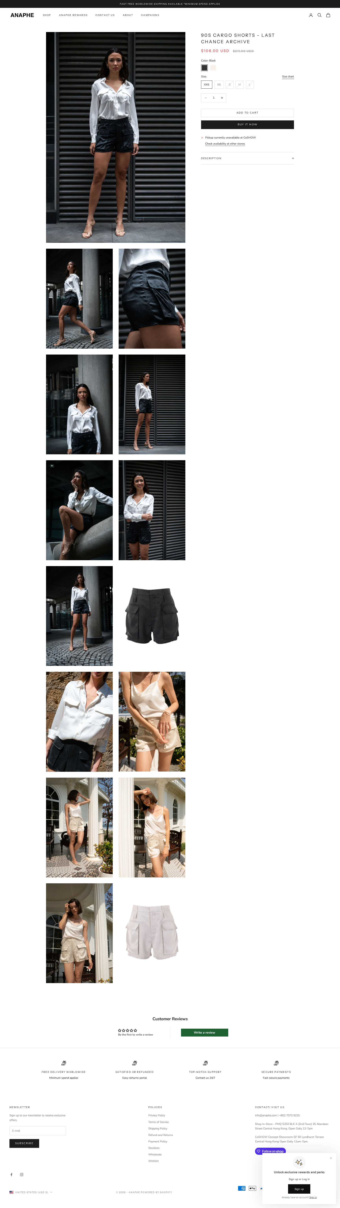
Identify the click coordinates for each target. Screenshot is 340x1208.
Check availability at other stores (225, 144)
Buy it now (247, 124)
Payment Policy (157, 1141)
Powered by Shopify (156, 1192)
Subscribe (24, 1143)
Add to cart (248, 113)
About (128, 15)
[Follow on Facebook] (11, 1175)
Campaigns (150, 15)
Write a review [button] (204, 1032)
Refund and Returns (160, 1135)
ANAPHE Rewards (73, 15)
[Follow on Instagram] (22, 1175)
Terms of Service (158, 1122)
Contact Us (105, 15)
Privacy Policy (156, 1115)
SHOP (47, 15)
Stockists (154, 1148)
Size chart (288, 76)
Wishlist (153, 1161)
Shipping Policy (157, 1128)
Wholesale (155, 1154)
